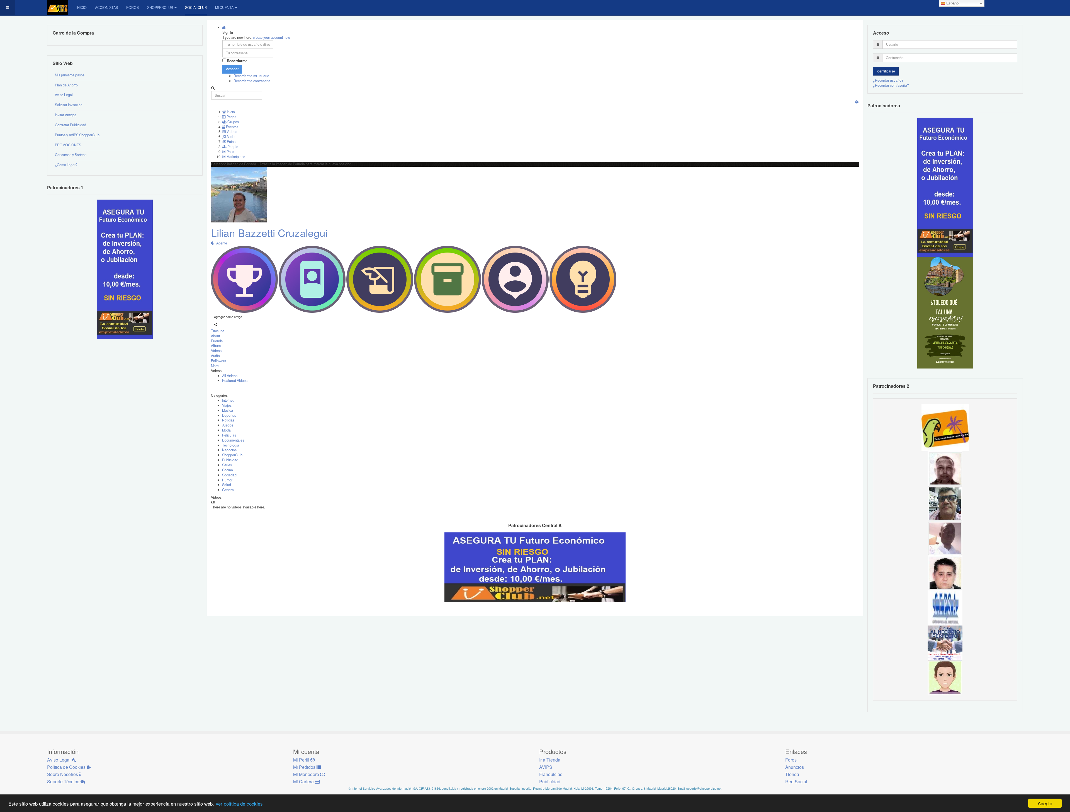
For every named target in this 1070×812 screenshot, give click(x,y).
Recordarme (237, 61)
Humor (227, 480)
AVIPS (545, 767)
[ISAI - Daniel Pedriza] (945, 503)
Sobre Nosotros (63, 774)
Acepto (1045, 803)
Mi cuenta (224, 7)
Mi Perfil (301, 760)
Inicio (81, 7)
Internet (228, 400)
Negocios (229, 449)
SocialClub (196, 7)
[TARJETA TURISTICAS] (945, 427)
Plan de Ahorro (66, 85)
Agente (221, 243)
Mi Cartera (304, 781)
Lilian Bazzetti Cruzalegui (269, 232)
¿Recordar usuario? (888, 80)
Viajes (227, 405)
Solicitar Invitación (68, 104)
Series (227, 464)
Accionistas (106, 7)
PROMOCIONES (68, 144)
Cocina (227, 469)
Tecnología (230, 445)
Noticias (228, 420)
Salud (226, 484)
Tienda (792, 774)
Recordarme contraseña (252, 80)
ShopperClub (160, 7)
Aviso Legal (64, 94)
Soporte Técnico (64, 781)
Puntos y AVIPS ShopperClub (77, 134)
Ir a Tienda (549, 760)
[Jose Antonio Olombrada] (125, 269)
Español (952, 3)
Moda (226, 430)
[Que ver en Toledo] (945, 312)
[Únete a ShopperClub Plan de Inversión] (535, 566)
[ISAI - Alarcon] (945, 572)
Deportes (229, 415)
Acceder (232, 68)
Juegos (227, 425)
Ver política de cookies (239, 803)
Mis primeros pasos (69, 74)
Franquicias (550, 774)
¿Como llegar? (66, 164)
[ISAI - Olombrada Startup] (945, 187)
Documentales (233, 440)
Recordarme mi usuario (251, 75)
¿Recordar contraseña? (891, 85)
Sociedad (229, 474)
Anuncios (794, 767)
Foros (132, 7)
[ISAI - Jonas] (945, 677)
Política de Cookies (67, 767)
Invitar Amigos (65, 114)
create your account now (271, 37)
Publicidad (230, 459)
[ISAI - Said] (945, 468)
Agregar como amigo (228, 316)
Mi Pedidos (305, 767)
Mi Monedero (306, 774)
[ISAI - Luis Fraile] (945, 642)
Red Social (796, 781)
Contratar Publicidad (70, 124)
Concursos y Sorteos (70, 154)
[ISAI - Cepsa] (945, 607)
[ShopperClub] (57, 7)
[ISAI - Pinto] (945, 537)
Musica (227, 410)
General (228, 489)
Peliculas (229, 435)
